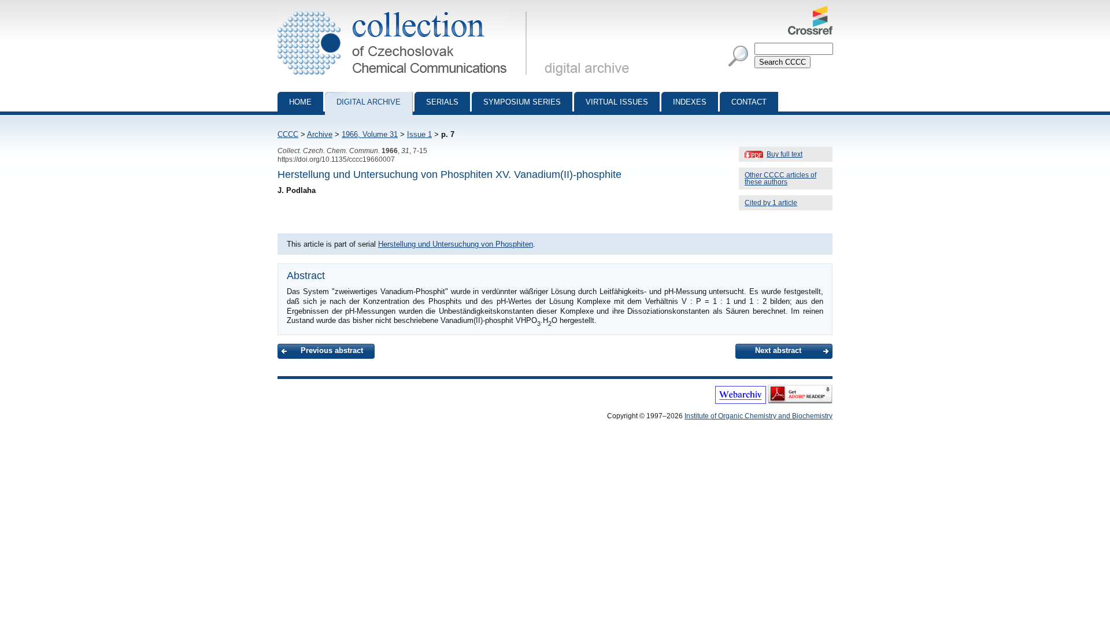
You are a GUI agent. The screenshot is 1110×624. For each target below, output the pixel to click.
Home (300, 102)
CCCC (288, 134)
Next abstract (778, 350)
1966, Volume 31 (370, 134)
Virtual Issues (617, 102)
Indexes (689, 102)
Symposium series (522, 102)
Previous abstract (332, 350)
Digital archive (368, 102)
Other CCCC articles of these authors (780, 178)
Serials (442, 102)
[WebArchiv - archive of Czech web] (740, 401)
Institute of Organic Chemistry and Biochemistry (758, 416)
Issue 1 (419, 134)
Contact (749, 102)
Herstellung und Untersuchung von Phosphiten (455, 244)
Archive (319, 134)
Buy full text (784, 154)
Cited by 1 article (771, 202)
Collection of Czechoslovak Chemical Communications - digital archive (406, 10)
